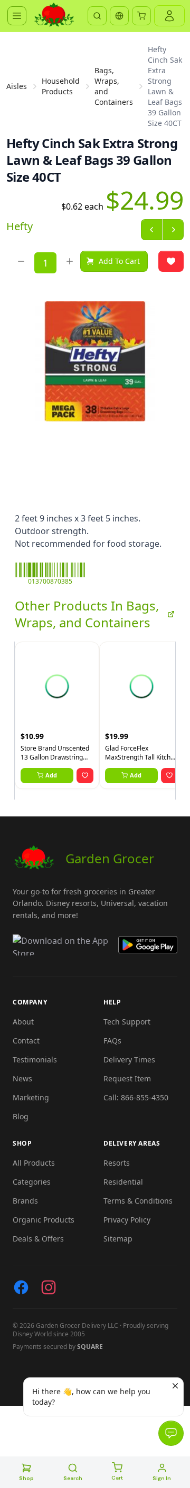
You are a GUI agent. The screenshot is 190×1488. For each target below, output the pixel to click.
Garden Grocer (109, 858)
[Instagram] (48, 1287)
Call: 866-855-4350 (135, 1097)
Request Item (127, 1078)
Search (72, 1478)
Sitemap (117, 1239)
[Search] (97, 15)
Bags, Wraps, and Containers (113, 86)
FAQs (112, 1041)
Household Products (61, 86)
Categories (32, 1182)
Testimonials (35, 1060)
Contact (26, 1041)
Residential (123, 1182)
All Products (34, 1163)
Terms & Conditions (138, 1201)
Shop (26, 1478)
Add (51, 775)
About (23, 1022)
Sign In (162, 1478)
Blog (20, 1116)
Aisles (16, 86)
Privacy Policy (126, 1220)
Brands (25, 1201)
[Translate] (119, 15)
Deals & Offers (38, 1239)
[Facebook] (21, 1287)
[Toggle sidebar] (16, 15)
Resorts (116, 1163)
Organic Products (43, 1220)
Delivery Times (129, 1060)
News (22, 1078)
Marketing (31, 1097)
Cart (117, 1477)
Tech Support (126, 1022)
